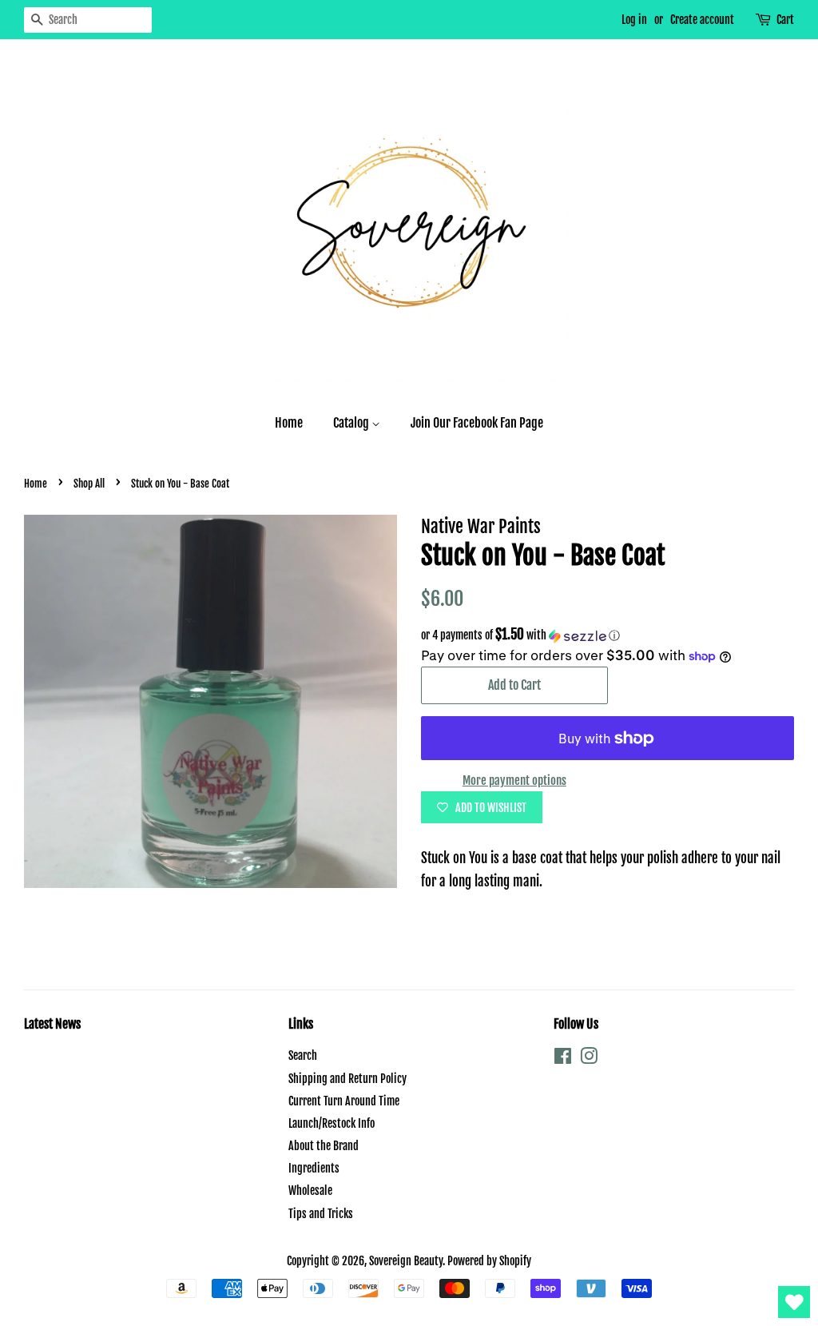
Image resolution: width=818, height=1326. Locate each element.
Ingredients (314, 1168)
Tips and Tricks (320, 1213)
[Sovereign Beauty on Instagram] (589, 1058)
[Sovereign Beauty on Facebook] (563, 1058)
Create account (702, 19)
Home (289, 423)
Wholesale (310, 1190)
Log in (634, 19)
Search (302, 1055)
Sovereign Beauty (406, 1260)
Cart (785, 19)
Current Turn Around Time (343, 1101)
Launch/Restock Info (331, 1123)
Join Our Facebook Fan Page (477, 423)
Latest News (52, 1024)
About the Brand (323, 1145)
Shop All (89, 483)
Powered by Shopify (489, 1260)
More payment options (514, 780)
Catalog (352, 423)
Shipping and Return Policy (347, 1078)
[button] (607, 635)
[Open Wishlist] (794, 1302)
